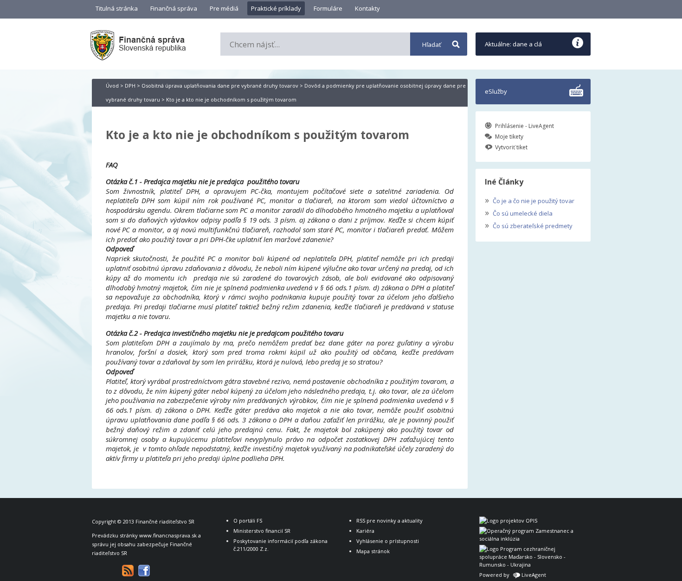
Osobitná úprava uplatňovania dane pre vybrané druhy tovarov (220, 85)
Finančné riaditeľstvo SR (164, 521)
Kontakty (367, 8)
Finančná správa (173, 8)
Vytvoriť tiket (511, 147)
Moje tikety (509, 136)
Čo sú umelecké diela (519, 212)
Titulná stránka (117, 8)
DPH (130, 85)
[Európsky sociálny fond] (528, 538)
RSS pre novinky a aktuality (389, 520)
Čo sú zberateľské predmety (529, 225)
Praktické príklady (276, 8)
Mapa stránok (373, 551)
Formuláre (328, 8)
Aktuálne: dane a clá (513, 44)
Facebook (144, 570)
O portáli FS (247, 520)
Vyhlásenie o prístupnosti (387, 540)
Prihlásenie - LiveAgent (524, 126)
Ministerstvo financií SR (261, 530)
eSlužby (496, 91)
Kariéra (365, 530)
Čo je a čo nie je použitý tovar (529, 200)
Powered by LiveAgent (512, 574)
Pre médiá (224, 8)
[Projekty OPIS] (508, 520)
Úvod (112, 85)
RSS (128, 570)
